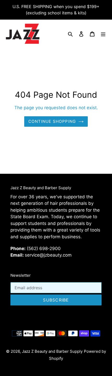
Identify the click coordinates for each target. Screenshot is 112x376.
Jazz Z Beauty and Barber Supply (52, 351)
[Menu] (103, 33)
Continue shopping (52, 121)
